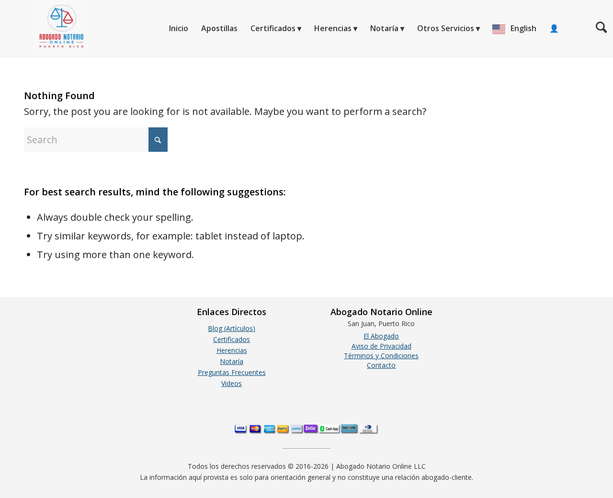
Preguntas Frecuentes (232, 372)
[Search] (601, 28)
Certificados (231, 339)
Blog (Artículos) (231, 328)
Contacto (381, 365)
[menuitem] (178, 28)
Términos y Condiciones (381, 355)
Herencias (231, 350)
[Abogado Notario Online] (45, 28)
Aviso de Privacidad (381, 346)
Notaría (231, 361)
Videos (231, 383)
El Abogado (381, 335)
